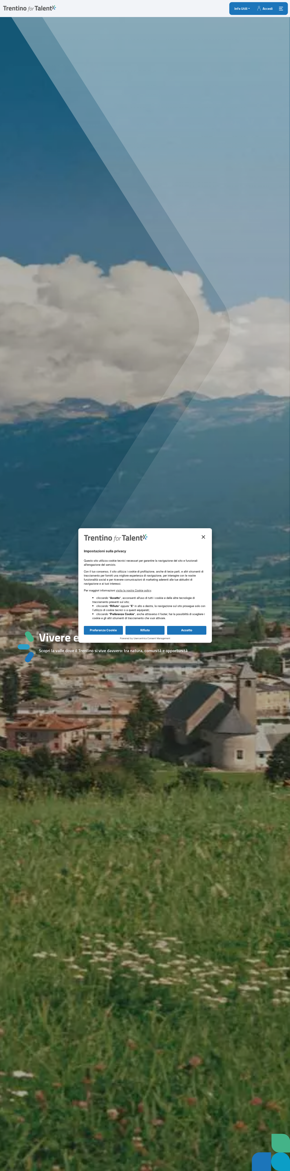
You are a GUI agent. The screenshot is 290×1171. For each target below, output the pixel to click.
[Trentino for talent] (29, 8)
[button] (264, 8)
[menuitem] (242, 8)
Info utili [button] (240, 8)
